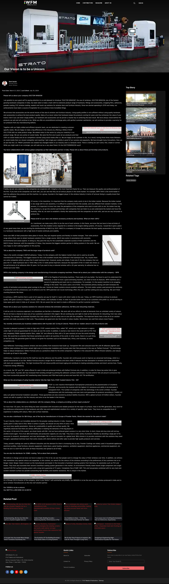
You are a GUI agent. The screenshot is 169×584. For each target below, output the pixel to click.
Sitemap (101, 580)
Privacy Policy (88, 561)
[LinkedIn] (25, 572)
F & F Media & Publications (90, 580)
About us (66, 555)
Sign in (141, 3)
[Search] (134, 3)
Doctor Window (131, 180)
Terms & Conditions (69, 567)
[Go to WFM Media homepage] (30, 3)
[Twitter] (12, 572)
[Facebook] (7, 572)
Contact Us (67, 561)
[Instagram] (21, 572)
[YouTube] (16, 572)
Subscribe (87, 555)
